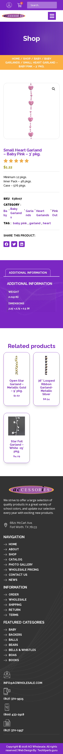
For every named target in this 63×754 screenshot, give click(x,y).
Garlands (29, 213)
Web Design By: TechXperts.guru (38, 750)
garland (34, 223)
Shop (27, 58)
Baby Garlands (16, 213)
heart (47, 223)
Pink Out (55, 213)
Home (16, 58)
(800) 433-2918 (14, 714)
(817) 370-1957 (13, 730)
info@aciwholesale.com (23, 683)
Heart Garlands (42, 213)
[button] (52, 16)
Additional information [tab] (28, 272)
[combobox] (42, 5)
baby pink (20, 223)
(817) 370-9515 (13, 698)
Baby (37, 58)
